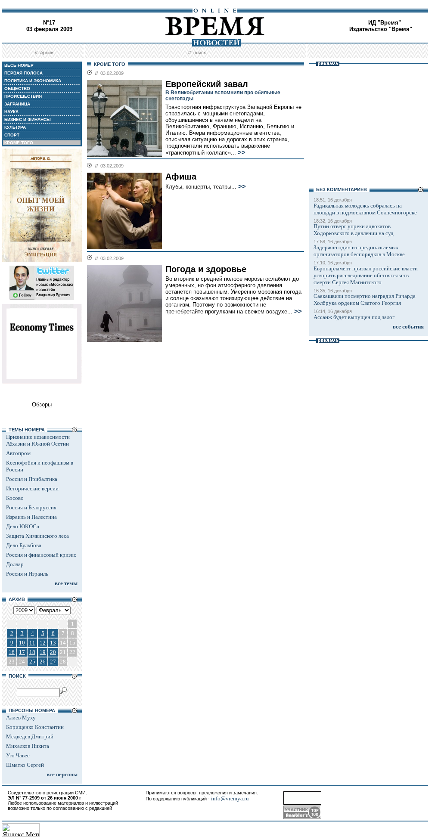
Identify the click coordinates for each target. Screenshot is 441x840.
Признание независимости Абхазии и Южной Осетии (38, 440)
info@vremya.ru (230, 798)
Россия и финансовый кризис (41, 555)
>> (241, 152)
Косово (15, 498)
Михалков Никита (27, 746)
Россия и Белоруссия (31, 507)
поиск (199, 52)
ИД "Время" (384, 22)
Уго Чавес (18, 755)
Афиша (180, 176)
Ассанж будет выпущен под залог (354, 317)
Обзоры (42, 404)
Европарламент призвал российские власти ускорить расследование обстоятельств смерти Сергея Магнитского (366, 275)
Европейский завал (206, 84)
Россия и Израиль (27, 573)
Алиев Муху (21, 717)
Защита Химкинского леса (37, 536)
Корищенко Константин (35, 727)
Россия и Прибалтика (31, 479)
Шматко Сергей (25, 765)
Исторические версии (32, 488)
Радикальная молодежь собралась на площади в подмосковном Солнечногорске (365, 209)
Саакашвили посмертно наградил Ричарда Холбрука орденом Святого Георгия (365, 299)
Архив (46, 52)
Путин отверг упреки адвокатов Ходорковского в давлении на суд (354, 229)
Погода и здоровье (205, 269)
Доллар (15, 564)
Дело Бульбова (23, 545)
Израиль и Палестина (31, 517)
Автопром (18, 453)
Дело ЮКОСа (22, 526)
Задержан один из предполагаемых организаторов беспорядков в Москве (359, 250)
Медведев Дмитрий (29, 736)
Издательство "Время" (380, 29)
